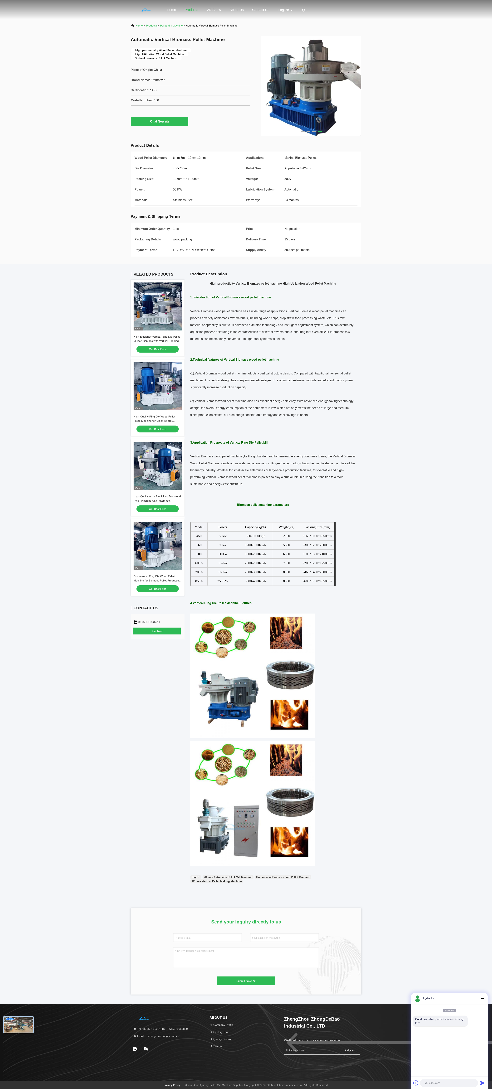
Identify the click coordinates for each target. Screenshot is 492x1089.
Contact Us (260, 10)
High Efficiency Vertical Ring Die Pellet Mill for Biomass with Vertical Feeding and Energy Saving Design (157, 341)
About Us (236, 10)
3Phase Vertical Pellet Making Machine (216, 881)
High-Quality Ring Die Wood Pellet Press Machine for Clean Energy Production (154, 420)
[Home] (146, 9)
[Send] (482, 1083)
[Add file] (416, 1083)
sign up (350, 1050)
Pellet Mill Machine (171, 25)
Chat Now (157, 121)
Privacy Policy (172, 1085)
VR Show (214, 10)
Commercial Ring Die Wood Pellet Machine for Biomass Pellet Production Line (157, 580)
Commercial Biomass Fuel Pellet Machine (283, 877)
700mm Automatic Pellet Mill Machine (228, 877)
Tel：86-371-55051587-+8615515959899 (162, 1028)
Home (171, 10)
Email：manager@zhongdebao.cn (157, 1036)
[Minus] (482, 998)
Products (191, 10)
